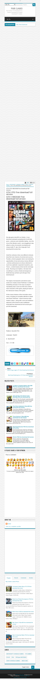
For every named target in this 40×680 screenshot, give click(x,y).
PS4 (13, 657)
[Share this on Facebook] (12, 364)
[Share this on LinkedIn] (27, 364)
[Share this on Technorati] (33, 364)
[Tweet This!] (15, 364)
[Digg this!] (22, 364)
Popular (9, 578)
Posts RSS (16, 677)
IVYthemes (22, 675)
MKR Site (27, 675)
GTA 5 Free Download (21, 24)
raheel (27, 182)
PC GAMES (28, 653)
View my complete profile (13, 526)
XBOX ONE (25, 660)
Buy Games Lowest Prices (12, 581)
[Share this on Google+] (17, 364)
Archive (31, 577)
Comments (23, 577)
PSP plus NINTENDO (21, 657)
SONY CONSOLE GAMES (13, 660)
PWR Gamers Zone (21, 8)
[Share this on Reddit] (30, 364)
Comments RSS (22, 677)
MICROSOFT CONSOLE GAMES (14, 653)
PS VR (8, 657)
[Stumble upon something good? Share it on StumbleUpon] (20, 364)
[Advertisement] (20, 104)
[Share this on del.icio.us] (25, 364)
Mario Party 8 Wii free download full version (23, 611)
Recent (16, 577)
